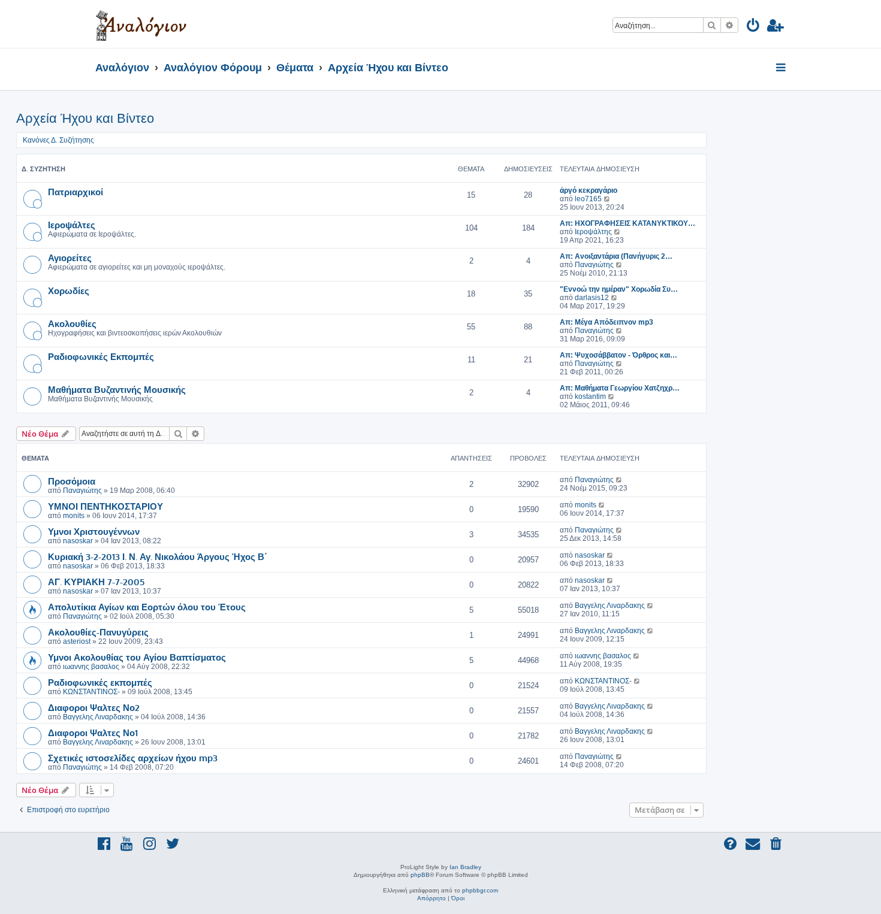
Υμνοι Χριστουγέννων (94, 531)
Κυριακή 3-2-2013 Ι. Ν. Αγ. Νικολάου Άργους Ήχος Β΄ (157, 556)
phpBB (420, 874)
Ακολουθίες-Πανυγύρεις (98, 632)
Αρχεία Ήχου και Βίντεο (85, 118)
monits (74, 516)
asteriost (76, 641)
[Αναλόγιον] (141, 24)
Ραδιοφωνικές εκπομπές (100, 682)
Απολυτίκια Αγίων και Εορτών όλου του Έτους (147, 606)
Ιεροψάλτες (71, 224)
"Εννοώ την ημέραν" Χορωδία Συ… (619, 289)
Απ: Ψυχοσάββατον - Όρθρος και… (618, 355)
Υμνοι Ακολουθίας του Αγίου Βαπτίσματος (137, 657)
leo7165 (588, 199)
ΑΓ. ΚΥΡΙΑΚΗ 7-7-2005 (96, 581)
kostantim (590, 396)
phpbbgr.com (480, 890)
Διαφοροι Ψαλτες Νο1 (93, 732)
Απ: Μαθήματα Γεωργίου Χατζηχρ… (620, 388)
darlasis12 (592, 297)
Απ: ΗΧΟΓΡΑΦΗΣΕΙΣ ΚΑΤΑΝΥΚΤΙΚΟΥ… (627, 223)
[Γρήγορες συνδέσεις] (782, 68)
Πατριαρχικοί (75, 191)
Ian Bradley (465, 867)
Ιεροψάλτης (593, 232)
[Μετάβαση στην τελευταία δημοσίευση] (619, 480)
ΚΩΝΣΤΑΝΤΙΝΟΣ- (91, 692)
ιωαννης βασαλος (91, 666)
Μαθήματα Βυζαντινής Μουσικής (117, 389)
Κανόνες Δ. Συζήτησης (58, 140)
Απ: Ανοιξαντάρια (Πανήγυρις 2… (616, 256)
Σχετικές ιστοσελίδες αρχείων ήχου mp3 (133, 757)
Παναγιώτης (594, 265)
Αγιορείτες (70, 257)
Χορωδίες (68, 290)
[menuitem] (753, 27)
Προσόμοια (71, 481)
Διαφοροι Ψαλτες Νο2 (94, 707)
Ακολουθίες (72, 323)
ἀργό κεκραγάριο (588, 190)
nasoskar (78, 541)
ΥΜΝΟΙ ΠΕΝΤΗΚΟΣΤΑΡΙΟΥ (105, 506)
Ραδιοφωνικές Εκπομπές (101, 356)
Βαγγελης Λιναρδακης (610, 605)
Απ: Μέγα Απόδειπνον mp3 (606, 322)
